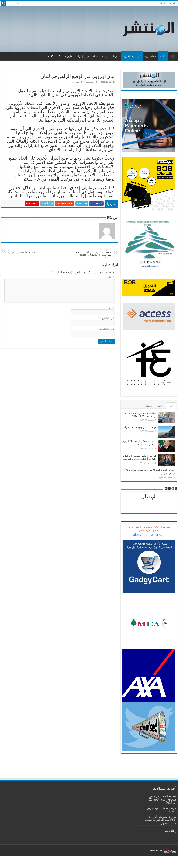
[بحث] (3, 3)
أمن (139, 56)
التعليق (110, 276)
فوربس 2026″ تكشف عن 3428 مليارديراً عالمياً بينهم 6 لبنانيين (139, 457)
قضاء (95, 56)
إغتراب (79, 56)
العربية (172, 3)
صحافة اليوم (150, 56)
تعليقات (148, 406)
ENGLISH (162, 3)
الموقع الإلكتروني (106, 329)
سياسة (163, 56)
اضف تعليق (90, 82)
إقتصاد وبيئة (128, 56)
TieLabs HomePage (172, 56)
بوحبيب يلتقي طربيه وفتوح (21, 250)
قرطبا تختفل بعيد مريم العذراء (140, 427)
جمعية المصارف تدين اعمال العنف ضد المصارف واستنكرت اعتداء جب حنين (93, 253)
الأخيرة (171, 406)
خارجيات (68, 56)
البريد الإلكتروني (106, 318)
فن (88, 56)
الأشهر (160, 406)
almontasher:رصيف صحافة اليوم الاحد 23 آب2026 (140, 415)
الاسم (111, 307)
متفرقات (115, 56)
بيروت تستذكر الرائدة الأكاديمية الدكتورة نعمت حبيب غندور (139, 443)
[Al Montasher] (148, 28)
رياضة (104, 56)
